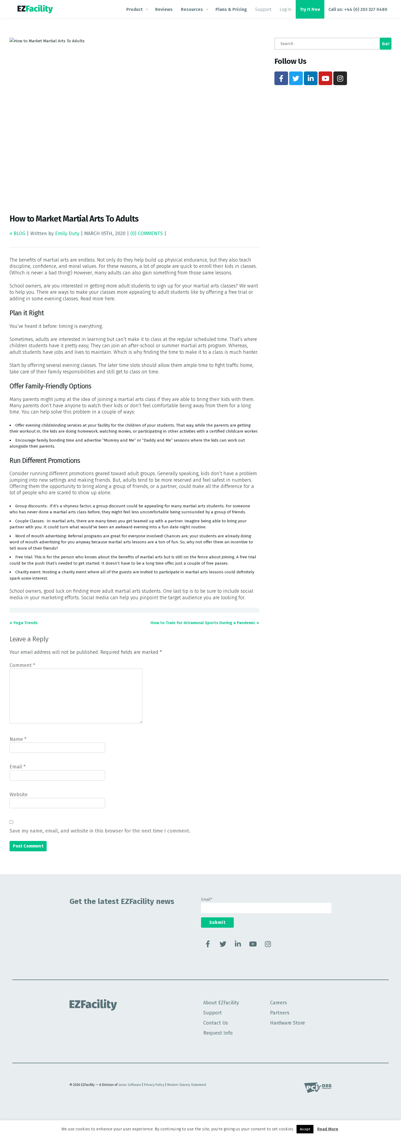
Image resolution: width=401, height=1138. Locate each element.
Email (18, 767)
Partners (279, 1013)
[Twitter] (296, 78)
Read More (327, 1129)
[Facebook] (281, 78)
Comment (22, 665)
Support (212, 1013)
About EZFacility (221, 1003)
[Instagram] (340, 78)
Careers (278, 1003)
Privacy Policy (154, 1085)
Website (19, 795)
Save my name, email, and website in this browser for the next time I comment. (100, 831)
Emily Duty (67, 233)
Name (18, 739)
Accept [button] (305, 1129)
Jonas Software (129, 1085)
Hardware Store (287, 1023)
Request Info (218, 1033)
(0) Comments (146, 233)
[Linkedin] (311, 78)
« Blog (18, 233)
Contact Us (215, 1023)
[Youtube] (325, 78)
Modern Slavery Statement (186, 1085)
